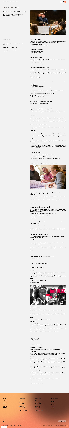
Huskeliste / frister (22, 407)
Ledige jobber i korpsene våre (24, 410)
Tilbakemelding (5, 425)
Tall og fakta (5, 407)
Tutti (36, 400)
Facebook (53, 404)
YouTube (53, 406)
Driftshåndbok (38, 402)
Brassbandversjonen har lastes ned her (37, 383)
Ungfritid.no (37, 406)
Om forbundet (5, 402)
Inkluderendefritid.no (39, 410)
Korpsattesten (38, 403)
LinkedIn (53, 402)
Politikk (20, 404)
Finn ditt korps (21, 403)
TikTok (52, 407)
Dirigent (11, 7)
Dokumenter (21, 402)
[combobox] (4, 427)
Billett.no (37, 408)
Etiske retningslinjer (22, 406)
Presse (4, 403)
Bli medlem (5, 406)
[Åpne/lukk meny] (61, 2)
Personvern (43, 425)
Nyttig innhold (6, 7)
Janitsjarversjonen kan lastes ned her (37, 380)
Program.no (37, 404)
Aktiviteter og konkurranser (24, 408)
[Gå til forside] (4, 421)
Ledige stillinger (6, 404)
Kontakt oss (5, 400)
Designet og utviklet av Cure (61, 425)
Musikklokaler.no (38, 407)
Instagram (53, 401)
